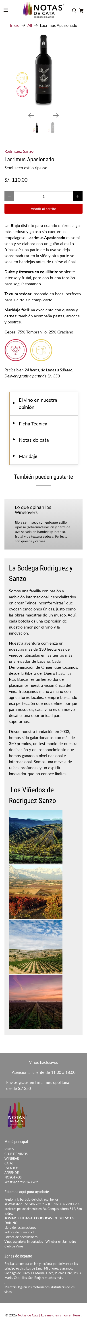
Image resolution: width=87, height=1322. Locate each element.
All (29, 25)
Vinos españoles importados (23, 1241)
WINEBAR (11, 1158)
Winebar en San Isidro (61, 1241)
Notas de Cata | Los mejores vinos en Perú (49, 1315)
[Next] (55, 115)
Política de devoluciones (20, 1237)
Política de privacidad (19, 1232)
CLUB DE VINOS (16, 1154)
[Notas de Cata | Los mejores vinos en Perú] (43, 10)
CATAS (9, 1163)
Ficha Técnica (29, 424)
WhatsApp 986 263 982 (21, 1182)
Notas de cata (30, 440)
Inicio (14, 25)
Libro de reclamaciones (20, 1227)
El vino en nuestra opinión (34, 403)
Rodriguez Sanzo (18, 151)
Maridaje (24, 456)
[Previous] (31, 115)
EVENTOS (11, 1168)
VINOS (9, 1149)
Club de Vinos (13, 1246)
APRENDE (11, 1172)
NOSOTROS (13, 1177)
